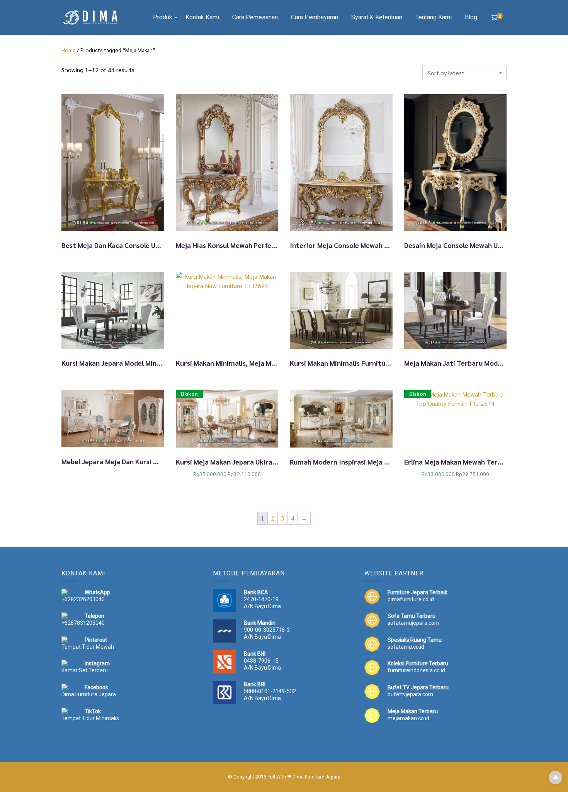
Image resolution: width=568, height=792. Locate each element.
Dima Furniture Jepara (88, 694)
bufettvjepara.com (410, 694)
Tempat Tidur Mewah (87, 647)
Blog (471, 17)
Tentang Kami (433, 17)
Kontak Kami (202, 17)
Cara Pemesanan (255, 17)
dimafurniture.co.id (411, 599)
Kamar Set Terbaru (84, 670)
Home (68, 49)
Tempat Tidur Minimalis (90, 718)
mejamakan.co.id (408, 718)
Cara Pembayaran (314, 17)
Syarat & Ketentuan (376, 17)
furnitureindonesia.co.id (416, 670)
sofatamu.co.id (406, 647)
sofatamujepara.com (413, 623)
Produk (162, 17)
